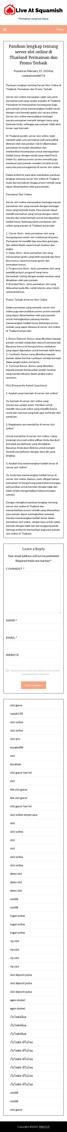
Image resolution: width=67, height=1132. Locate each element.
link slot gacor (19, 789)
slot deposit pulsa (21, 974)
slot (12, 755)
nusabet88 (16, 747)
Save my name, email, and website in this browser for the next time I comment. (35, 672)
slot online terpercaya (23, 814)
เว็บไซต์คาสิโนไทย (21, 1042)
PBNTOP (44, 1126)
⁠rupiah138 (16, 713)
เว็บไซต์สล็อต (18, 1017)
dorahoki (15, 764)
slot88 (14, 899)
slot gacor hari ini (21, 772)
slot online (16, 722)
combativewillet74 (33, 75)
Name (11, 620)
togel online (17, 915)
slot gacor (16, 705)
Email (11, 637)
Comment (15, 568)
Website (12, 655)
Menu (60, 29)
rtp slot (14, 941)
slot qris (15, 738)
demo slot (16, 873)
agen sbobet (17, 1000)
